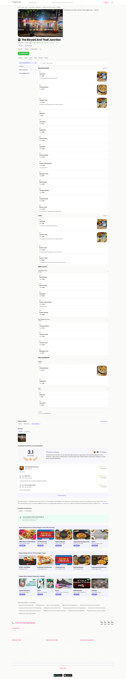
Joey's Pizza (83, 656)
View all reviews (62, 495)
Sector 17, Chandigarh (68, 650)
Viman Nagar (32, 7)
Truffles (82, 644)
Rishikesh (14, 656)
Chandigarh (32, 646)
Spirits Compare (47, 664)
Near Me (40, 664)
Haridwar (31, 658)
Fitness (48, 628)
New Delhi (14, 644)
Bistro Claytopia (101, 644)
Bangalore (14, 646)
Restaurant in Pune (40, 605)
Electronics (54, 628)
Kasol (13, 658)
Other (71, 628)
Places (69, 664)
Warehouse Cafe (101, 650)
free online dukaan (29, 623)
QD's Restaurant (84, 658)
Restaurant (38, 7)
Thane (30, 654)
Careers (101, 664)
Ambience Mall (66, 648)
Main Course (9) (23, 70)
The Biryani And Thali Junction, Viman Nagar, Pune (74, 608)
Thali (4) (21, 66)
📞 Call (20, 49)
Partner (74, 664)
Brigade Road (66, 644)
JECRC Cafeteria (101, 652)
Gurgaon (31, 644)
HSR (47, 646)
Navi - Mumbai (15, 654)
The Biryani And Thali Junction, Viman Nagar (90, 605)
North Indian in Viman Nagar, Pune (69, 605)
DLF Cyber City (49, 648)
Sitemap (65, 664)
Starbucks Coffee (84, 654)
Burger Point (100, 646)
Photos (20, 431)
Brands (78, 664)
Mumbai (31, 652)
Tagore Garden (66, 658)
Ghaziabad (14, 648)
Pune (26, 7)
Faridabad (31, 648)
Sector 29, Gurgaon (67, 646)
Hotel (59, 628)
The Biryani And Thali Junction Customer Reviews (30, 610)
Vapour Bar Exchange (85, 652)
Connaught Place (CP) (68, 656)
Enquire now (24, 53)
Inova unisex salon (30, 485)
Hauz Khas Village (50, 658)
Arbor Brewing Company (86, 646)
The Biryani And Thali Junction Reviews (96, 608)
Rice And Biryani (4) (24, 73)
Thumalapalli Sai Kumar (31, 467)
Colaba (64, 654)
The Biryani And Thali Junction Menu (76, 610)
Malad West (49, 656)
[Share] (40, 49)
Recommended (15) (24, 63)
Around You (31, 664)
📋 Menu (26, 49)
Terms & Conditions (57, 664)
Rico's (98, 656)
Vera (95, 664)
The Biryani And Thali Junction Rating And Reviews (54, 610)
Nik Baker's (82, 648)
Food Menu (27, 431)
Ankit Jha (27, 476)
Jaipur (13, 650)
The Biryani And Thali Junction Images (27, 613)
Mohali (13, 652)
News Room (19, 664)
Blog (36, 664)
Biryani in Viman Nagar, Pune (53, 605)
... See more (104, 503)
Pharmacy (65, 628)
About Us (25, 664)
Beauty (31, 628)
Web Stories (107, 664)
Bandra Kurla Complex (51, 654)
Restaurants (24, 628)
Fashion (36, 628)
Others (88, 670)
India (23, 7)
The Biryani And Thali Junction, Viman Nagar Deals (30, 608)
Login (106, 2)
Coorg (30, 656)
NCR (30, 650)
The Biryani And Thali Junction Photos (52, 608)
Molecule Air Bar (84, 650)
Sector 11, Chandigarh (51, 652)
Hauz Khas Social (101, 658)
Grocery (42, 628)
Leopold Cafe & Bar (101, 654)
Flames (98, 648)
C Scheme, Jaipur (67, 652)
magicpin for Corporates (87, 664)
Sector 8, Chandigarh (51, 650)
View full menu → (104, 421)
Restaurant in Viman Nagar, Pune (26, 605)
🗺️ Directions (34, 49)
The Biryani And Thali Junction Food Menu (96, 610)
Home (19, 7)
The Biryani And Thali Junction (49, 7)
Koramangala (49, 644)
